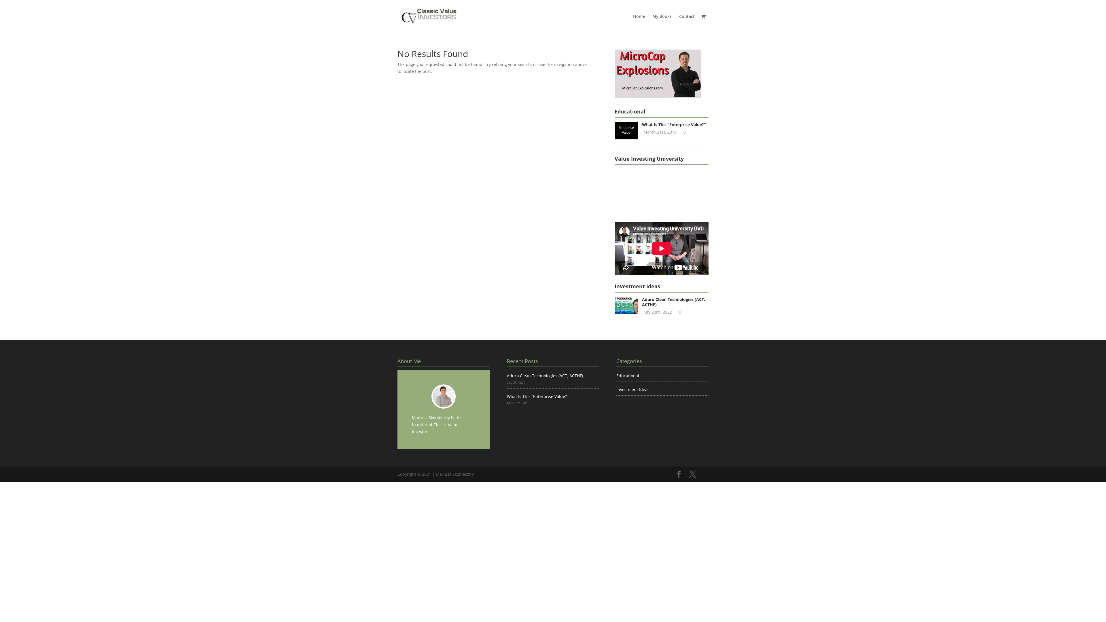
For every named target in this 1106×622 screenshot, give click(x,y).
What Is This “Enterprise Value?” (674, 124)
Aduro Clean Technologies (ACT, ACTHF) (673, 302)
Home (639, 16)
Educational (627, 375)
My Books (662, 16)
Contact (687, 16)
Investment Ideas (632, 389)
